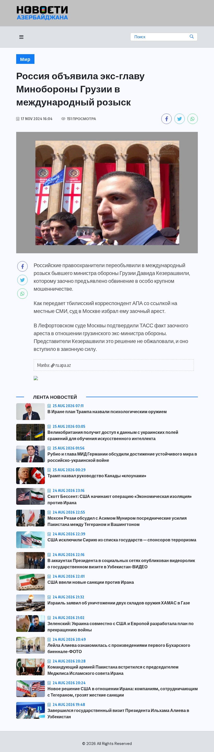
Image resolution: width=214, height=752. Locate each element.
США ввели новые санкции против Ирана (90, 582)
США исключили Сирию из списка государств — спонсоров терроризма (121, 539)
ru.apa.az (63, 365)
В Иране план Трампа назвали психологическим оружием (107, 411)
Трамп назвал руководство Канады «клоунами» (96, 475)
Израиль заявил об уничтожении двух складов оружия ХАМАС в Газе (118, 602)
